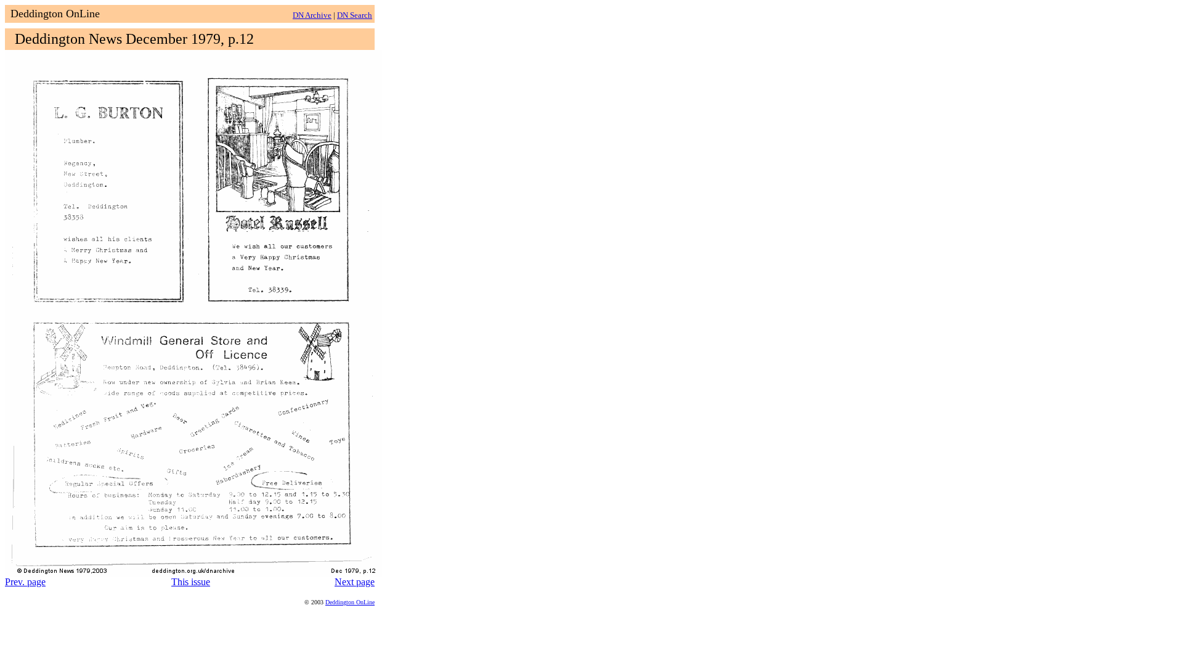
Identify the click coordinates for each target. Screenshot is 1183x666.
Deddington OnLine (350, 602)
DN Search (354, 15)
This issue (190, 582)
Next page (355, 582)
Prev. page (25, 582)
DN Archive (312, 15)
